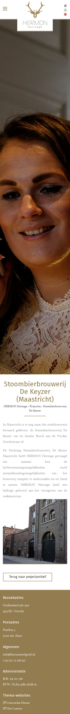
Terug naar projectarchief (27, 577)
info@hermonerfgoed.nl (19, 654)
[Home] (65, 5)
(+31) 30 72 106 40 (14, 660)
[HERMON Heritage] (35, 16)
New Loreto (14, 708)
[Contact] (65, 10)
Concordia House (18, 702)
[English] (65, 14)
